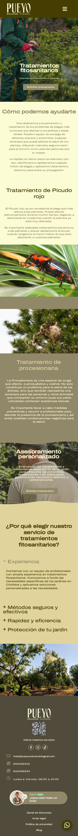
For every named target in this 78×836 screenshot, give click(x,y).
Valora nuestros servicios (39, 740)
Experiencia (23, 561)
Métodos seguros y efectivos (30, 609)
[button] (65, 9)
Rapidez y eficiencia (34, 620)
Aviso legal (39, 818)
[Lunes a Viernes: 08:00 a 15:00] (8, 778)
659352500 (21, 764)
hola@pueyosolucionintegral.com (34, 756)
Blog (39, 830)
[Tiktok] (45, 747)
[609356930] (8, 771)
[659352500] (8, 763)
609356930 (21, 771)
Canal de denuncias (39, 812)
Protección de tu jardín (37, 629)
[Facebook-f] (31, 747)
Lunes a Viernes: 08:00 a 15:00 (36, 779)
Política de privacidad (39, 824)
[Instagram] (38, 747)
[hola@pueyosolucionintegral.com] (8, 756)
